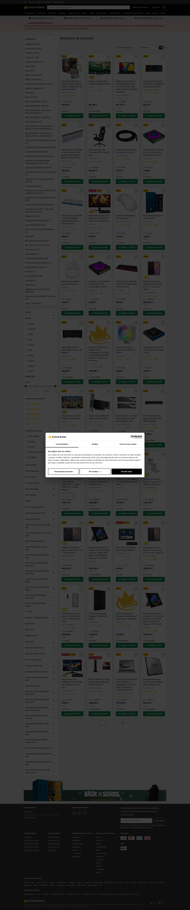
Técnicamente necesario (63, 471)
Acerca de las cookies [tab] (128, 444)
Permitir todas (126, 471)
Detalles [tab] (95, 444)
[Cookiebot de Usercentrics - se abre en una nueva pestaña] (132, 437)
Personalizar (94, 471)
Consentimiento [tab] (62, 444)
